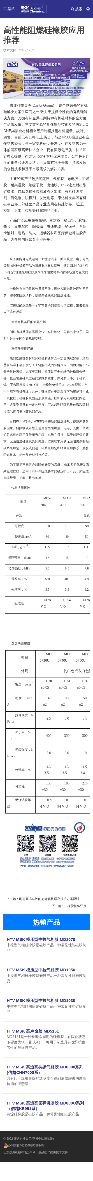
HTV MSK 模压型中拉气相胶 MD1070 (41, 939)
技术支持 (9, 50)
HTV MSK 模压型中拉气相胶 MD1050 (41, 970)
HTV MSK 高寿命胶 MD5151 (33, 1031)
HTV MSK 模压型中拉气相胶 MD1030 (41, 1000)
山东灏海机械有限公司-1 (19, 1152)
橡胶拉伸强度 (76, 906)
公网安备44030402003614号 (26, 1145)
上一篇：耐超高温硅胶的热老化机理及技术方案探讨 (43, 899)
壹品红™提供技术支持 (53, 1152)
